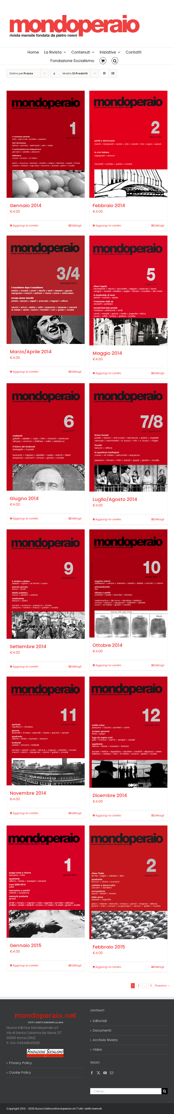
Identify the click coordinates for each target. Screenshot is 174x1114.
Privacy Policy (20, 1062)
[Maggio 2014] (128, 290)
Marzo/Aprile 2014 (31, 351)
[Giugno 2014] (46, 437)
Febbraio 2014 (109, 205)
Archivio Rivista (105, 1040)
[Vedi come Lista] (113, 73)
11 (151, 985)
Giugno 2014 (24, 498)
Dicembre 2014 (110, 795)
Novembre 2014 (28, 793)
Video (97, 1049)
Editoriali (100, 1020)
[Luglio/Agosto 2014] (128, 437)
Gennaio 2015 (25, 945)
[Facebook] (92, 1072)
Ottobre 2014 (107, 645)
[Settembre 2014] (46, 584)
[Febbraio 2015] (128, 882)
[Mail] (111, 1072)
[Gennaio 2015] (46, 882)
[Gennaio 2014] (46, 144)
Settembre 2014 (28, 646)
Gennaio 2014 (25, 205)
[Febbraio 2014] (128, 144)
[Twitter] (98, 1072)
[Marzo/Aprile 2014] (46, 290)
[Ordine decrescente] (54, 73)
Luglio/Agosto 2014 (115, 499)
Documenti (102, 1030)
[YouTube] (105, 1072)
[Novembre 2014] (46, 731)
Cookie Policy (20, 1072)
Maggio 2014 (107, 353)
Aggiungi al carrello (25, 225)
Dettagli (76, 225)
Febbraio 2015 (109, 947)
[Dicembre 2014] (128, 732)
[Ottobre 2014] (128, 583)
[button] (115, 60)
